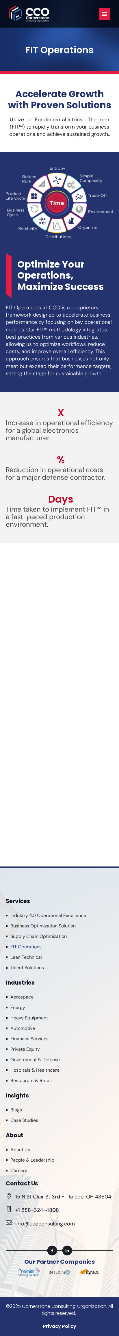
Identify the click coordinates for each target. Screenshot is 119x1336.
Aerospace (22, 997)
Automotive (22, 1028)
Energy (17, 1007)
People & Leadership (32, 1160)
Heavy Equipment (29, 1018)
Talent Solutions (27, 968)
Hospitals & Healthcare (35, 1070)
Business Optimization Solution (43, 926)
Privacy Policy (59, 1326)
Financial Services (29, 1039)
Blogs (16, 1110)
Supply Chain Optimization (38, 936)
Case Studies (24, 1120)
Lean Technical (26, 957)
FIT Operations (26, 947)
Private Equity (25, 1049)
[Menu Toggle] (104, 14)
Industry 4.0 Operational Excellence (48, 915)
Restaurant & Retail (31, 1080)
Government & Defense (35, 1060)
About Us (20, 1150)
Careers (18, 1170)
